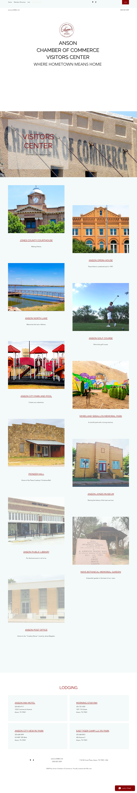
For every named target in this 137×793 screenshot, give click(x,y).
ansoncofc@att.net (14, 10)
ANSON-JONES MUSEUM (101, 494)
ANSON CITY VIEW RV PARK (29, 730)
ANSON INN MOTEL (25, 703)
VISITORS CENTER (67, 57)
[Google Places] (93, 2)
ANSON (68, 43)
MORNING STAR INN (86, 703)
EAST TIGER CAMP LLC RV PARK (92, 730)
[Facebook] (96, 2)
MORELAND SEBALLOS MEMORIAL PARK (101, 416)
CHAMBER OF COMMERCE (68, 50)
